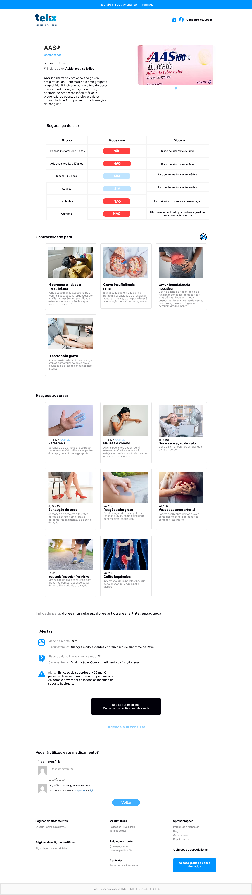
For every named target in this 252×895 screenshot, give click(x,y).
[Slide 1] (176, 88)
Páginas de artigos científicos (55, 842)
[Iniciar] (194, 864)
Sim (74, 641)
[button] (174, 19)
